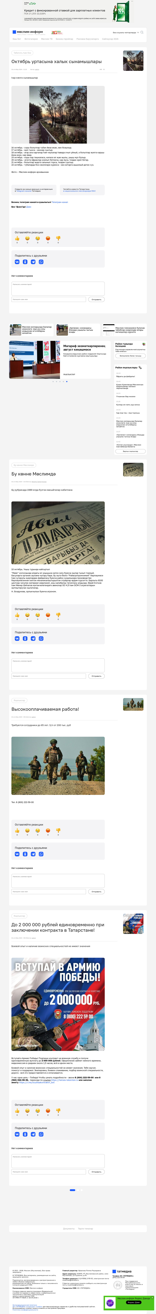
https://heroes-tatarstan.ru (64, 1080)
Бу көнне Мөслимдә (24, 465)
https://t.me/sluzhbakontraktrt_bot (36, 1082)
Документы (69, 1228)
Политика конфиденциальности (25, 1310)
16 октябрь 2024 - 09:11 (19, 717)
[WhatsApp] (41, 262)
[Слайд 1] (53, 381)
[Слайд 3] (60, 381)
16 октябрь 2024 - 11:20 (19, 69)
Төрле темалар (85, 1228)
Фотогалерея (31, 39)
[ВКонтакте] (17, 262)
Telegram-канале (24, 191)
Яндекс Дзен (134, 1302)
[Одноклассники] (25, 262)
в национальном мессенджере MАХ (79, 191)
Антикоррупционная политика (25, 1305)
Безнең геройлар (64, 39)
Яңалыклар (19, 700)
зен (29, 207)
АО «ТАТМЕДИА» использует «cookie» (27, 1306)
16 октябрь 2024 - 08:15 (19, 938)
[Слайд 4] (63, 381)
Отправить (96, 299)
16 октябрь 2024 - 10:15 (19, 481)
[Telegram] (33, 262)
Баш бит (17, 39)
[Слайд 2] (56, 381)
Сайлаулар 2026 (110, 39)
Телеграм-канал (60, 202)
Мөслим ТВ (46, 39)
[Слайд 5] (66, 381)
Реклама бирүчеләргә (88, 39)
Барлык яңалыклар (130, 451)
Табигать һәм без (22, 53)
